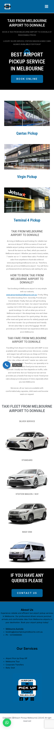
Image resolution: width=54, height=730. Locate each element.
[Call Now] (6, 365)
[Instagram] (32, 699)
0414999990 (16, 635)
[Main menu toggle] (46, 6)
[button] (7, 722)
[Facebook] (21, 699)
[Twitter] (27, 699)
